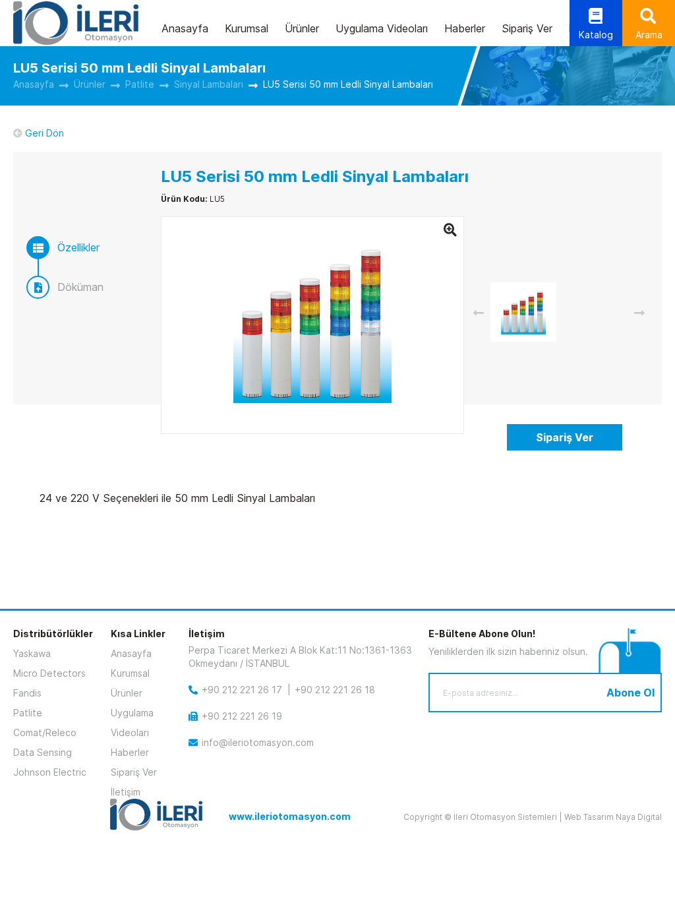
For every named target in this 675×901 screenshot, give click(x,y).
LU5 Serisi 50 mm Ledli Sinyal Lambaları (348, 84)
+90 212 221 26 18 (335, 689)
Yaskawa (32, 653)
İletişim (125, 791)
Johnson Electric (49, 772)
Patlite (139, 84)
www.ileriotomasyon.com (290, 816)
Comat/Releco (44, 732)
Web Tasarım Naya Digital (613, 817)
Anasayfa (184, 28)
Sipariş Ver (527, 28)
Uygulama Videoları (382, 28)
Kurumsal (246, 28)
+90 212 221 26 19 (242, 716)
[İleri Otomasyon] (75, 23)
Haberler (464, 28)
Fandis (27, 693)
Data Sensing (42, 752)
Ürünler (302, 28)
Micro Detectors (49, 673)
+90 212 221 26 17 (242, 689)
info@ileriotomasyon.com (258, 742)
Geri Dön (44, 133)
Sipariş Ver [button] (564, 437)
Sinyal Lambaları (208, 84)
